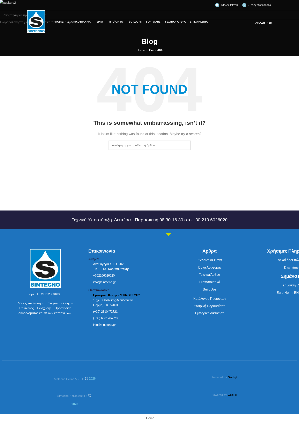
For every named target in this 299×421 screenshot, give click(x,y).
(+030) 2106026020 (259, 5)
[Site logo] (36, 21)
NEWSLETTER (229, 5)
